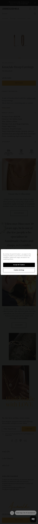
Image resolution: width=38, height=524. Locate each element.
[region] (19, 262)
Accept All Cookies (19, 264)
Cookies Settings (19, 270)
